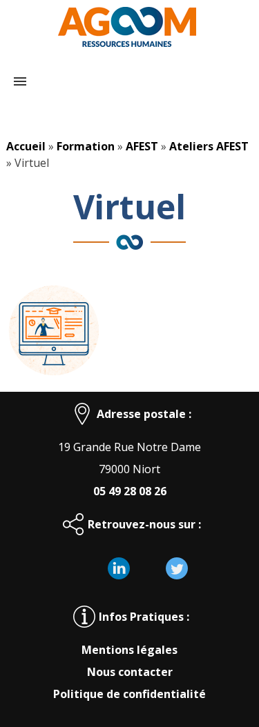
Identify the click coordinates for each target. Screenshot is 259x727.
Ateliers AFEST (209, 146)
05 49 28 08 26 (129, 491)
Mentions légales (129, 649)
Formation (86, 146)
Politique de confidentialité (129, 693)
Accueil (26, 146)
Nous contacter (130, 671)
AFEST (142, 146)
